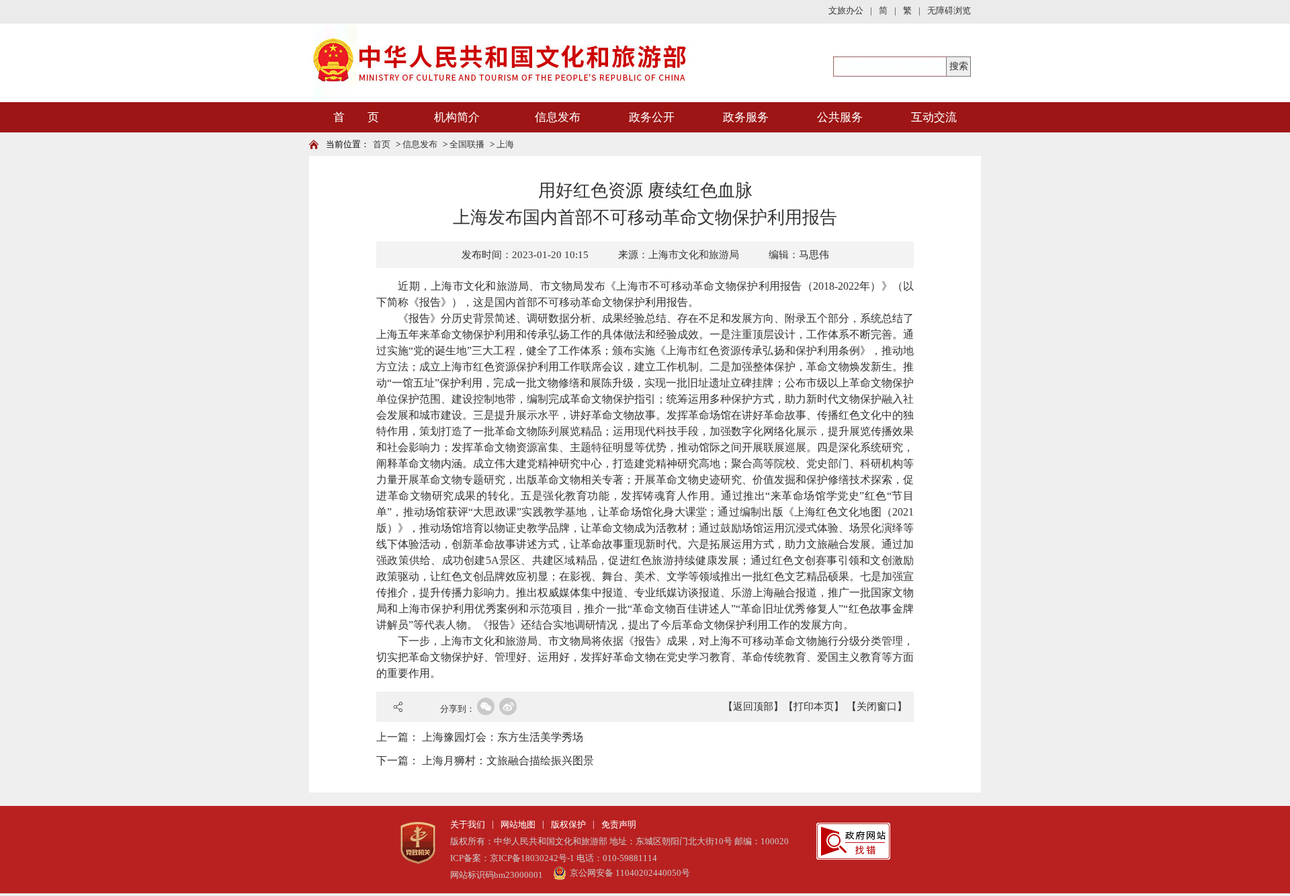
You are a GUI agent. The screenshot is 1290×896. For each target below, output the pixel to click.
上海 (505, 144)
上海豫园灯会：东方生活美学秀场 (502, 737)
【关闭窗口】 (877, 706)
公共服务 (840, 117)
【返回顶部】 (753, 706)
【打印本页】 (813, 706)
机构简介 (457, 117)
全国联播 (466, 144)
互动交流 (934, 117)
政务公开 (652, 117)
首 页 (356, 117)
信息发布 (557, 117)
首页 (381, 144)
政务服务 (746, 117)
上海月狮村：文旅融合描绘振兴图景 (508, 760)
